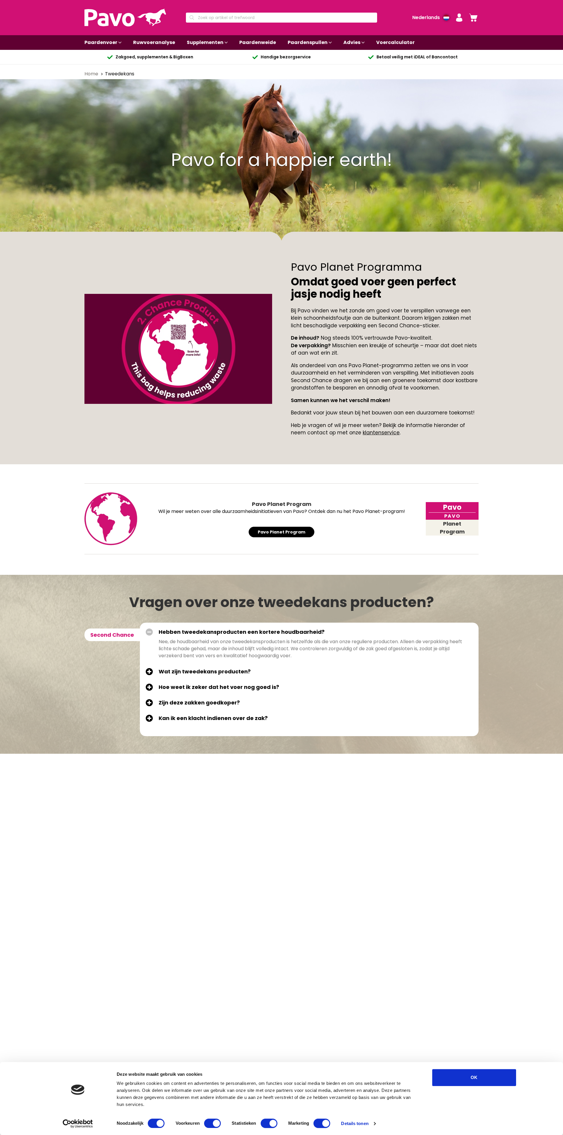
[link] (473, 17)
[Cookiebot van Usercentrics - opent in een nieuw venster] (78, 1123)
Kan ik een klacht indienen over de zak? (213, 718)
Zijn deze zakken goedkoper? (199, 702)
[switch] (212, 1123)
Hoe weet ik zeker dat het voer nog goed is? (219, 687)
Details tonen (354, 1123)
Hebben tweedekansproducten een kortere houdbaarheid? (242, 632)
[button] (459, 17)
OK (474, 1077)
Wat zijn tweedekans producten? (205, 671)
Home (91, 73)
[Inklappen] (149, 632)
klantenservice (381, 432)
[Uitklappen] (149, 671)
